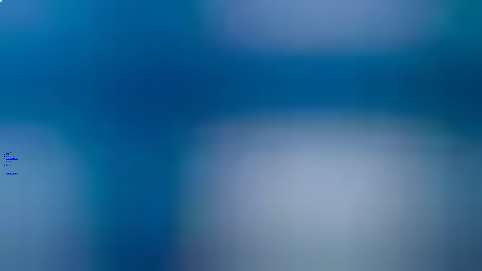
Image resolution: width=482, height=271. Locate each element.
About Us (10, 156)
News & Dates (12, 159)
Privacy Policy (12, 174)
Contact (9, 161)
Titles (8, 154)
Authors (9, 152)
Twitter (9, 165)
